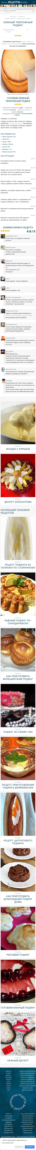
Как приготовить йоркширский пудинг (18, 677)
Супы (8, 1090)
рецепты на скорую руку (27, 1083)
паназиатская (8, 1126)
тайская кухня (27, 1132)
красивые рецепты (27, 1116)
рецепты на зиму (27, 1088)
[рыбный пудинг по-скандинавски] (18, 594)
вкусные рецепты (27, 1120)
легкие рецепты (27, 1124)
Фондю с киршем (18, 449)
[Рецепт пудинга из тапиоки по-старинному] (18, 538)
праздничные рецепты (27, 1126)
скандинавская (8, 1132)
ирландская (8, 1116)
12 (27, 29)
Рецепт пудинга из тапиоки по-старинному (18, 566)
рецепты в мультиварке (27, 1081)
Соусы (8, 1088)
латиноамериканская (8, 1120)
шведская (8, 1122)
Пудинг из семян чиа (18, 732)
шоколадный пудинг (15, 123)
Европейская (26, 110)
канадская (8, 1118)
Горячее (8, 1073)
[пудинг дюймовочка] (18, 758)
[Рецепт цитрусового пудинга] (18, 814)
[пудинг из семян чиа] (18, 705)
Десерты (8, 1075)
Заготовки (8, 1077)
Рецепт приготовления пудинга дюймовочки (18, 786)
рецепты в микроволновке (27, 1071)
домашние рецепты (27, 1122)
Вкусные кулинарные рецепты (18, 1102)
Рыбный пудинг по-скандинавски (18, 622)
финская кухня (27, 1130)
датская (8, 1113)
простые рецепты (27, 1118)
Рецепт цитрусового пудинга (18, 842)
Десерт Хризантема (18, 502)
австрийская (8, 1130)
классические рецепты (27, 1113)
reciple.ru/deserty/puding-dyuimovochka (18, 315)
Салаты (8, 1086)
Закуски (8, 1079)
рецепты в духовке (27, 1090)
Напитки (8, 1083)
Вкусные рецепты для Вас (14, 2)
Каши (8, 1081)
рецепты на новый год (27, 1079)
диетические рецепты (27, 1075)
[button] (33, 2)
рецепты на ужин (27, 1128)
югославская (8, 1128)
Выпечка (8, 1071)
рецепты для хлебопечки (27, 1073)
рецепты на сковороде (27, 1077)
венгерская (8, 1124)
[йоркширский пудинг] (18, 649)
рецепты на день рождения (27, 1086)
